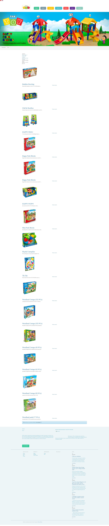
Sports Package (35, 455)
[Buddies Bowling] (29, 72)
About (43, 8)
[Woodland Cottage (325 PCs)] (29, 311)
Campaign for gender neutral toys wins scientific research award (78, 497)
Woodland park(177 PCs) (31, 417)
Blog (66, 8)
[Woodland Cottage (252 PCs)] (29, 287)
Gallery (50, 8)
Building (34, 454)
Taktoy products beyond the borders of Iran (78, 510)
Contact (79, 8)
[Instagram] (63, 454)
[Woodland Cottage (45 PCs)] (29, 335)
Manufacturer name (25, 58)
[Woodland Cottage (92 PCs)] (29, 381)
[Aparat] (57, 454)
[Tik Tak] (29, 263)
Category (23, 57)
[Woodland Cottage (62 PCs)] (29, 358)
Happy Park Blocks (29, 156)
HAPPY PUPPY (28, 204)
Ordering (23, 59)
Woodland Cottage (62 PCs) (31, 369)
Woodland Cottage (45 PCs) (31, 347)
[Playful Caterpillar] (29, 239)
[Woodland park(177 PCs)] (29, 405)
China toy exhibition (76, 456)
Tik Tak (24, 276)
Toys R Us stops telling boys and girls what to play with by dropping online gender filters (79, 483)
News (72, 8)
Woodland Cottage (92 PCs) (31, 393)
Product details (54, 85)
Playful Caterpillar (28, 252)
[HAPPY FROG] (29, 120)
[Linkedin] (60, 454)
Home (36, 8)
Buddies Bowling (28, 84)
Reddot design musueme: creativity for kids (64, 429)
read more (26, 445)
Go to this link (38, 422)
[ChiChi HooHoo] (29, 96)
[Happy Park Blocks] (29, 144)
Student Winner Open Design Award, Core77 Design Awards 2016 (78, 468)
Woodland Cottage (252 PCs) (32, 299)
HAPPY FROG (27, 132)
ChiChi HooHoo (28, 108)
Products (59, 8)
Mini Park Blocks (28, 228)
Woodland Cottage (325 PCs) (32, 323)
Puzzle (34, 453)
